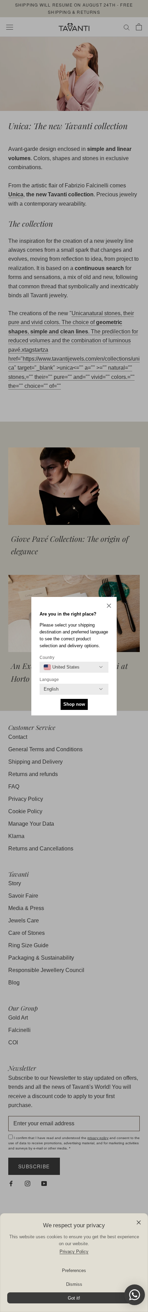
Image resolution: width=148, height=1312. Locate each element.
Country (47, 657)
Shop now (74, 704)
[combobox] (62, 667)
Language (49, 679)
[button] (109, 606)
